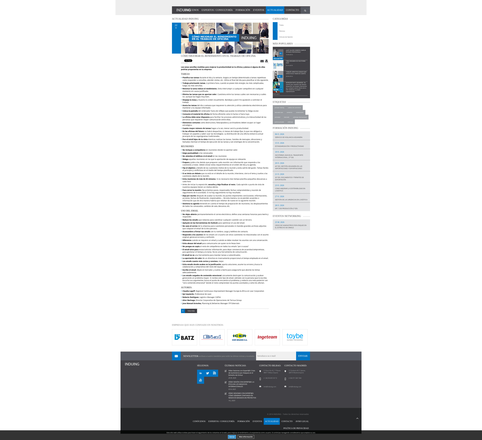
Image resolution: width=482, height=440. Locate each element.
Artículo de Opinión (286, 37)
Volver (191, 311)
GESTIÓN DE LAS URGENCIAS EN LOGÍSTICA (291, 198)
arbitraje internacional (300, 117)
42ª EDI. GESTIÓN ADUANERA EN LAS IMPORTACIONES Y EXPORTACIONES (288, 166)
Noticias (282, 31)
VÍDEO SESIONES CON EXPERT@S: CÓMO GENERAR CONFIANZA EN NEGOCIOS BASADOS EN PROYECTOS (242, 395)
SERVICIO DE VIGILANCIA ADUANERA (288, 135)
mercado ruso (279, 112)
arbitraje (290, 122)
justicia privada (279, 122)
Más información (246, 437)
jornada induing (279, 107)
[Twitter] (207, 373)
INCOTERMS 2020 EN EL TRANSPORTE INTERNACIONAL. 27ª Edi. (289, 154)
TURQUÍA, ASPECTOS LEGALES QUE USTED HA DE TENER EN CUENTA (296, 72)
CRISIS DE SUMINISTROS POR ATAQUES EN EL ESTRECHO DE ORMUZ (291, 225)
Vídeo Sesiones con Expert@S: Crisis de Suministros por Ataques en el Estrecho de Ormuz (241, 372)
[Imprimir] (267, 61)
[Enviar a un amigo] (262, 61)
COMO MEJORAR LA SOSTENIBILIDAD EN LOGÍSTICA (290, 188)
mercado (286, 117)
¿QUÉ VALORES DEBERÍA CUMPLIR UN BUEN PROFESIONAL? (296, 51)
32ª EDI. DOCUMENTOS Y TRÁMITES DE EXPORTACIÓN (289, 177)
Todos (281, 25)
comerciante (300, 112)
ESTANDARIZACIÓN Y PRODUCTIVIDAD (289, 144)
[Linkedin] (200, 373)
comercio (289, 112)
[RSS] (214, 373)
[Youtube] (200, 380)
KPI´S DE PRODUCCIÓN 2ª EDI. (286, 207)
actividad (277, 117)
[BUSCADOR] (305, 10)
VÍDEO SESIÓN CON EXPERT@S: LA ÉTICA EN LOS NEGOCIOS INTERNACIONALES (241, 384)
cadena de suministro (294, 107)
